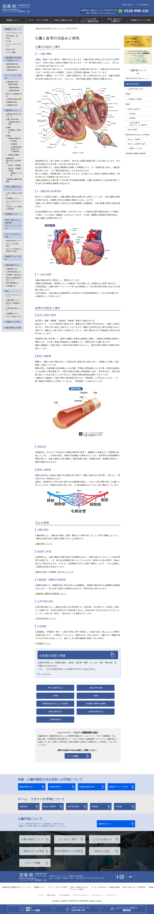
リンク (41, 895)
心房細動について (43, 643)
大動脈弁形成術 (13, 90)
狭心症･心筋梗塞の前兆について (13, 279)
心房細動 (118, 806)
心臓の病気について (12, 265)
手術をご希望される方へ (64, 20)
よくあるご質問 (67, 839)
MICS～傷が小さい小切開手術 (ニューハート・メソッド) (13, 224)
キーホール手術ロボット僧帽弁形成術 (89, 20)
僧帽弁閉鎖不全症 (12, 64)
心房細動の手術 (11, 105)
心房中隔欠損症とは (13, 272)
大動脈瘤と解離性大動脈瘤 (14, 180)
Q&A (7, 291)
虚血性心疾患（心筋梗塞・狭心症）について (54, 572)
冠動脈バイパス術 (16, 174)
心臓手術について (11, 110)
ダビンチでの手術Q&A (12, 245)
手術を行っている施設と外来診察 (14, 208)
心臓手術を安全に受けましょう (14, 115)
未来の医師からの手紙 (13, 328)
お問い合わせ (127, 5)
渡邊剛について (12, 20)
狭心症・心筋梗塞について (14, 304)
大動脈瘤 (94, 806)
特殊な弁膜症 (132, 130)
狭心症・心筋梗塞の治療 (14, 169)
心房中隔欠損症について (14, 309)
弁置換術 (14, 144)
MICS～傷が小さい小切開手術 (115, 20)
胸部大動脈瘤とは (12, 283)
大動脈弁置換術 (13, 87)
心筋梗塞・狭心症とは (14, 275)
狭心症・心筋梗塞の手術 (14, 95)
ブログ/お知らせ (143, 5)
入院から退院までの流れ (14, 194)
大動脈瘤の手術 (11, 102)
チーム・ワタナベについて (14, 45)
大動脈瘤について (12, 313)
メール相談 (72, 756)
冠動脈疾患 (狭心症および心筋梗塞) (13, 160)
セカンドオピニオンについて (14, 202)
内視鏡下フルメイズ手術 (141, 20)
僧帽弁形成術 (13, 84)
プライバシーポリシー (81, 895)
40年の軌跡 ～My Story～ (12, 37)
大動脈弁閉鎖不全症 (13, 67)
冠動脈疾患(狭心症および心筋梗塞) (55, 703)
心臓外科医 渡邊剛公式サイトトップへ (16, 887)
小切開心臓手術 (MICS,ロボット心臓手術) (16, 149)
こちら (48, 674)
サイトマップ (110, 895)
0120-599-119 (136, 11)
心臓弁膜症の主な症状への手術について (13, 59)
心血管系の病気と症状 (14, 123)
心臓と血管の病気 (12, 119)
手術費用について (12, 198)
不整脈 (8, 127)
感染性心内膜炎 (13, 155)
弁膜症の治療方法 (14, 138)
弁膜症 (8, 136)
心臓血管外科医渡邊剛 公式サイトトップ (49, 28)
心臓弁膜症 (23, 806)
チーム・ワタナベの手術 (38, 20)
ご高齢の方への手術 (12, 322)
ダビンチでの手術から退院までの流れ (14, 250)
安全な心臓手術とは (55, 688)
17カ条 (8, 41)
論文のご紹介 (10, 49)
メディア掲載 (10, 52)
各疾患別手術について (14, 241)
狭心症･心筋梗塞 (49, 806)
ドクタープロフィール (14, 33)
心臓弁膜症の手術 (12, 82)
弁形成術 (14, 141)
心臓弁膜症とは (11, 269)
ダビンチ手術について (14, 316)
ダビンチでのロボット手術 (13, 235)
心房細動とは (10, 286)
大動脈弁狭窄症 (11, 70)
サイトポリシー (97, 895)
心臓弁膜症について (13, 300)
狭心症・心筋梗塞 (14, 165)
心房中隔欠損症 (73, 806)
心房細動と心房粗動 (14, 131)
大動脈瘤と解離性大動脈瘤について (50, 594)
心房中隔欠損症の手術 (14, 99)
